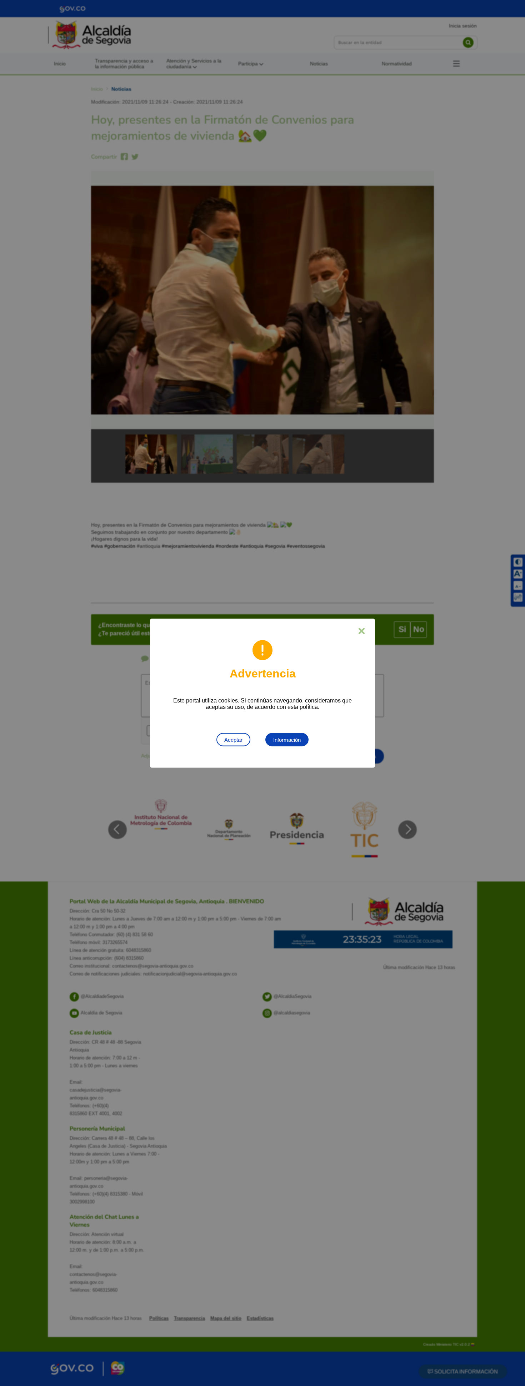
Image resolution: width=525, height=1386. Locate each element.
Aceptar (233, 739)
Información (287, 739)
